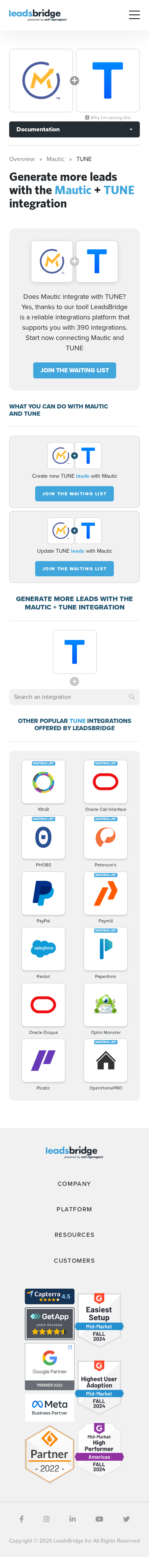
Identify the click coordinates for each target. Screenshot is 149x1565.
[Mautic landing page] (41, 80)
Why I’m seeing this (110, 117)
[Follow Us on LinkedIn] (73, 1519)
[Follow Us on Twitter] (126, 1519)
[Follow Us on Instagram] (47, 1519)
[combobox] (74, 697)
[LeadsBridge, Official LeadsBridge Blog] (37, 14)
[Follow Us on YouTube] (99, 1519)
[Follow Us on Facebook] (21, 1519)
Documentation (38, 129)
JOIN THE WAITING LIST (74, 370)
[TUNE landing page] (108, 80)
